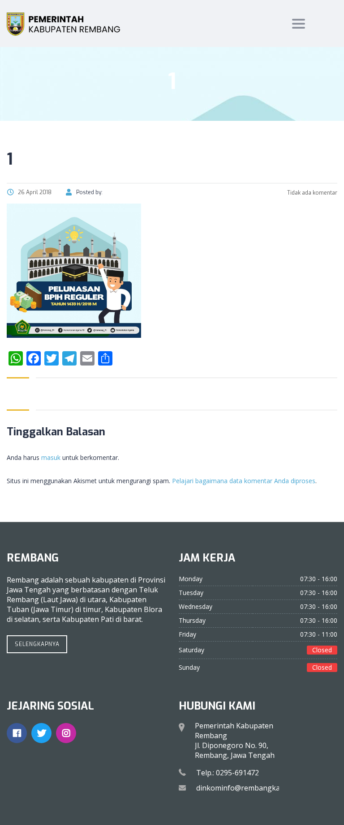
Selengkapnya (37, 644)
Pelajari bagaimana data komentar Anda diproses (243, 480)
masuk (50, 457)
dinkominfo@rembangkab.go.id (249, 788)
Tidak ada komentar (311, 192)
